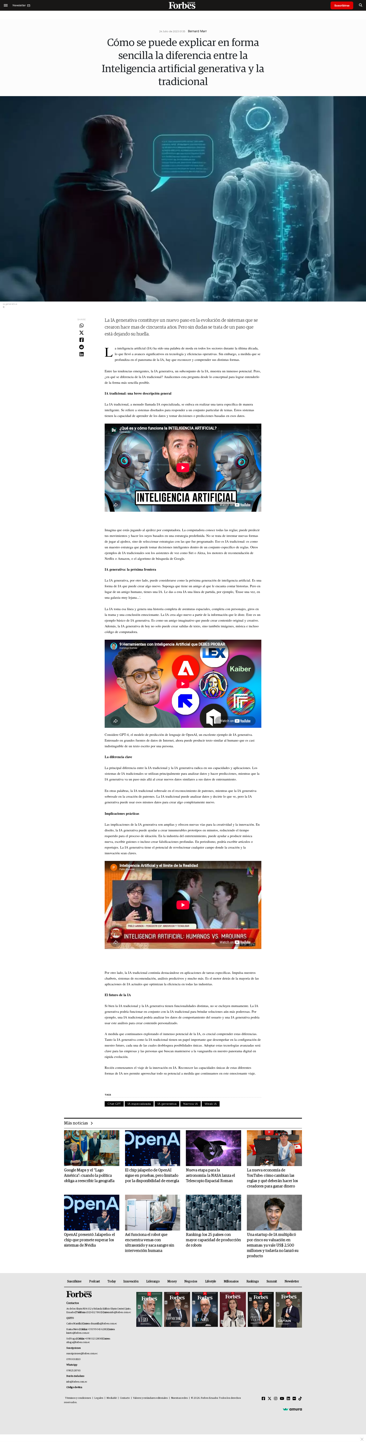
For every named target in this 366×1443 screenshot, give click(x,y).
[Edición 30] (177, 1310)
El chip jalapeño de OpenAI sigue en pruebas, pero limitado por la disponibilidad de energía (152, 1175)
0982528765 (73, 1370)
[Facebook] (81, 340)
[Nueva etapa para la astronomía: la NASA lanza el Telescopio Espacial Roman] (213, 1148)
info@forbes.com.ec (120, 1312)
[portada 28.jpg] (233, 1310)
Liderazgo (153, 1281)
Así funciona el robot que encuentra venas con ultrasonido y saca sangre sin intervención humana (149, 1243)
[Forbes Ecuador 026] (288, 1310)
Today (112, 1281)
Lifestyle (210, 1281)
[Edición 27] (261, 1310)
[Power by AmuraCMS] (292, 1409)
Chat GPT (114, 1104)
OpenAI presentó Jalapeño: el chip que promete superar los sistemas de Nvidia (89, 1240)
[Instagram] (275, 1399)
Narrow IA (190, 1104)
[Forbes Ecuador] (183, 5)
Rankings (252, 1281)
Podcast (94, 1281)
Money (172, 1281)
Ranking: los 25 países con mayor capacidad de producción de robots (213, 1240)
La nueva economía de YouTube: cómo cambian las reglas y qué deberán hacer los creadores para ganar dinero (272, 1178)
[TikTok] (300, 1399)
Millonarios (231, 1281)
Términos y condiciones (78, 1398)
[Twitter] (81, 333)
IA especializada (139, 1104)
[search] (360, 5)
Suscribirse (341, 5)
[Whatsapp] (81, 325)
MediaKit (112, 1398)
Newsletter (292, 1281)
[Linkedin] (81, 354)
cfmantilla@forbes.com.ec (103, 1323)
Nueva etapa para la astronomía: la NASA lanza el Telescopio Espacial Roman (210, 1175)
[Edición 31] (149, 1310)
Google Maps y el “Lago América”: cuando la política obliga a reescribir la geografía (89, 1175)
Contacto (125, 1398)
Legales (98, 1398)
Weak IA (211, 1104)
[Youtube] (282, 1399)
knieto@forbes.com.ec (77, 1333)
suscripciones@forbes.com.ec (81, 1353)
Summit (271, 1281)
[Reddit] (81, 347)
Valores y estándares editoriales (150, 1398)
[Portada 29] (205, 1310)
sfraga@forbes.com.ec (78, 1342)
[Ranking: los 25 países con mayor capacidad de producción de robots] (213, 1213)
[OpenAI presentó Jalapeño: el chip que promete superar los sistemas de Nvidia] (91, 1213)
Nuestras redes (179, 1398)
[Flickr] (294, 1399)
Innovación (130, 1281)
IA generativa (167, 1104)
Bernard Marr (197, 31)
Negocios (190, 1281)
